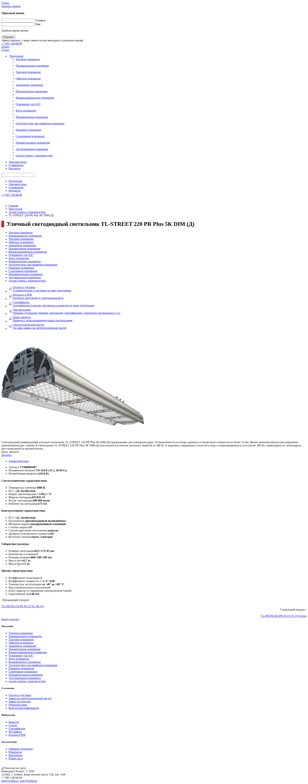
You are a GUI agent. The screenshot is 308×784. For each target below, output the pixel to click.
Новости (14, 722)
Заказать (6, 455)
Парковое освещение (28, 129)
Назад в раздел (10, 619)
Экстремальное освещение (32, 149)
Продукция (16, 56)
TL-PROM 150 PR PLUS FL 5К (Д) (22, 606)
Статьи (13, 725)
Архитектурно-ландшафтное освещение (40, 123)
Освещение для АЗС (28, 104)
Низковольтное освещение (32, 117)
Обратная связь (18, 704)
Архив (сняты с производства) (34, 155)
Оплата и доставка (20, 695)
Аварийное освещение (29, 84)
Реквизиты (15, 752)
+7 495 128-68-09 (11, 43)
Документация (17, 161)
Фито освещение (26, 110)
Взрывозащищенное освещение (35, 97)
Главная (13, 205)
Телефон (40, 20)
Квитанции (15, 755)
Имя (37, 24)
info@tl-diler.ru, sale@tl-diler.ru (19, 780)
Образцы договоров (21, 748)
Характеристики (19, 461)
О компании (16, 165)
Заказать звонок (11, 6)
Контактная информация (24, 707)
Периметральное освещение (33, 142)
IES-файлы (15, 731)
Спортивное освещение (30, 136)
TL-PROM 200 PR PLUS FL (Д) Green (284, 616)
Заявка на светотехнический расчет (30, 698)
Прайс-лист (16, 758)
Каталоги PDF (17, 734)
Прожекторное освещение (32, 91)
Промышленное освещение (32, 65)
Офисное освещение (28, 78)
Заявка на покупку (20, 701)
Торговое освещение (28, 72)
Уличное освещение (28, 59)
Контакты (14, 168)
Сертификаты (17, 728)
